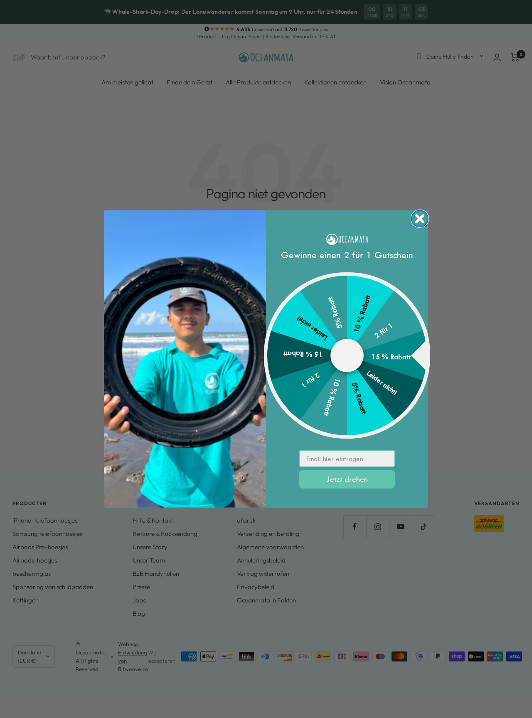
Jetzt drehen (347, 479)
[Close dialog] (419, 218)
